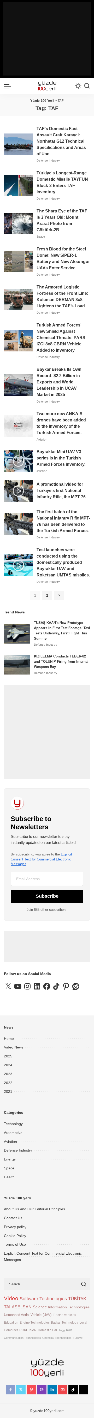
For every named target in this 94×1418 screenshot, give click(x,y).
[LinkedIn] (52, 1389)
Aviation (42, 439)
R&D (69, 1330)
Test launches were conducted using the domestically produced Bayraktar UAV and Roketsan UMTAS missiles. (63, 562)
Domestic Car (47, 1330)
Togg (61, 1330)
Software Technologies (43, 1298)
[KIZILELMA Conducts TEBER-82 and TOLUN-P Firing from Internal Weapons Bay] (17, 665)
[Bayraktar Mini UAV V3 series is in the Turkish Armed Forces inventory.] (18, 461)
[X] (21, 1389)
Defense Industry (48, 160)
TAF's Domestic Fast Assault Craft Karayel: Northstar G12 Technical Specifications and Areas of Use (61, 141)
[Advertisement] (47, 39)
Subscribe (47, 896)
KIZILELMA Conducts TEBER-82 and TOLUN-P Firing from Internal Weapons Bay (61, 661)
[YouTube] (62, 1389)
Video (11, 1298)
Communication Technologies (22, 1337)
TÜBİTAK (77, 1298)
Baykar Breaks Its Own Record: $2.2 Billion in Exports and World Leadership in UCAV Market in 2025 (59, 382)
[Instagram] (41, 1389)
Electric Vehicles (64, 1315)
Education (11, 1322)
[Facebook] (10, 1389)
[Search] (87, 86)
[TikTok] (73, 1389)
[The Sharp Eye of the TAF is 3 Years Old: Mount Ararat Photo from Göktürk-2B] (18, 223)
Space (41, 236)
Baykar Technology (64, 1322)
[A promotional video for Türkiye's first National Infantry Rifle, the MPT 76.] (18, 491)
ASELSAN (22, 1307)
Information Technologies (69, 1307)
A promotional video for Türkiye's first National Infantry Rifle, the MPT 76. (62, 490)
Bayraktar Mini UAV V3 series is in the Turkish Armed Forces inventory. (61, 458)
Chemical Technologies (57, 1337)
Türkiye (78, 1337)
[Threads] (83, 1389)
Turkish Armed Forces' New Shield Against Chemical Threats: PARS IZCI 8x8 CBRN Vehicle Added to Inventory (61, 337)
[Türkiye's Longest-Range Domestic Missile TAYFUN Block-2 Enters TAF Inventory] (18, 185)
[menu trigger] (9, 86)
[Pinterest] (31, 1389)
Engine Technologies (35, 1322)
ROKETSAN (28, 1330)
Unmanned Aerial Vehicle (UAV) (27, 1315)
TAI (7, 1306)
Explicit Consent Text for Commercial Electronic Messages (41, 859)
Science (40, 1307)
